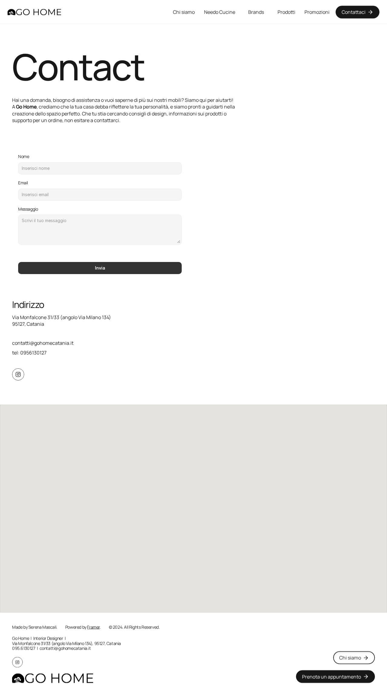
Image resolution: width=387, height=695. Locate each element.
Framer (93, 627)
